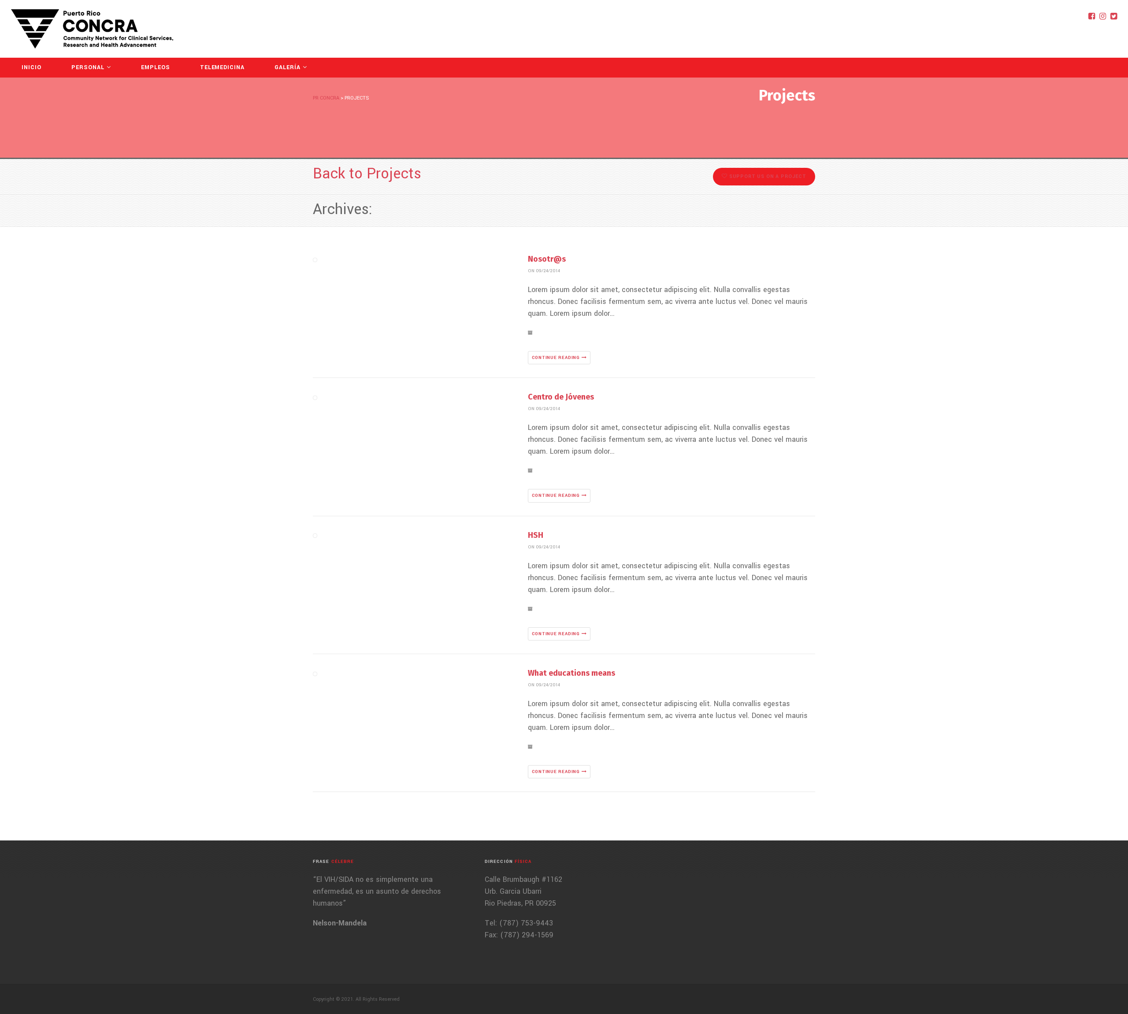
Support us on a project (766, 176)
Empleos (155, 67)
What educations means (571, 673)
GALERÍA (288, 67)
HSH (535, 535)
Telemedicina (222, 67)
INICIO (31, 67)
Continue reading (557, 358)
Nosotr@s (547, 259)
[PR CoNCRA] (92, 29)
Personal (87, 67)
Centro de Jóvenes (561, 397)
